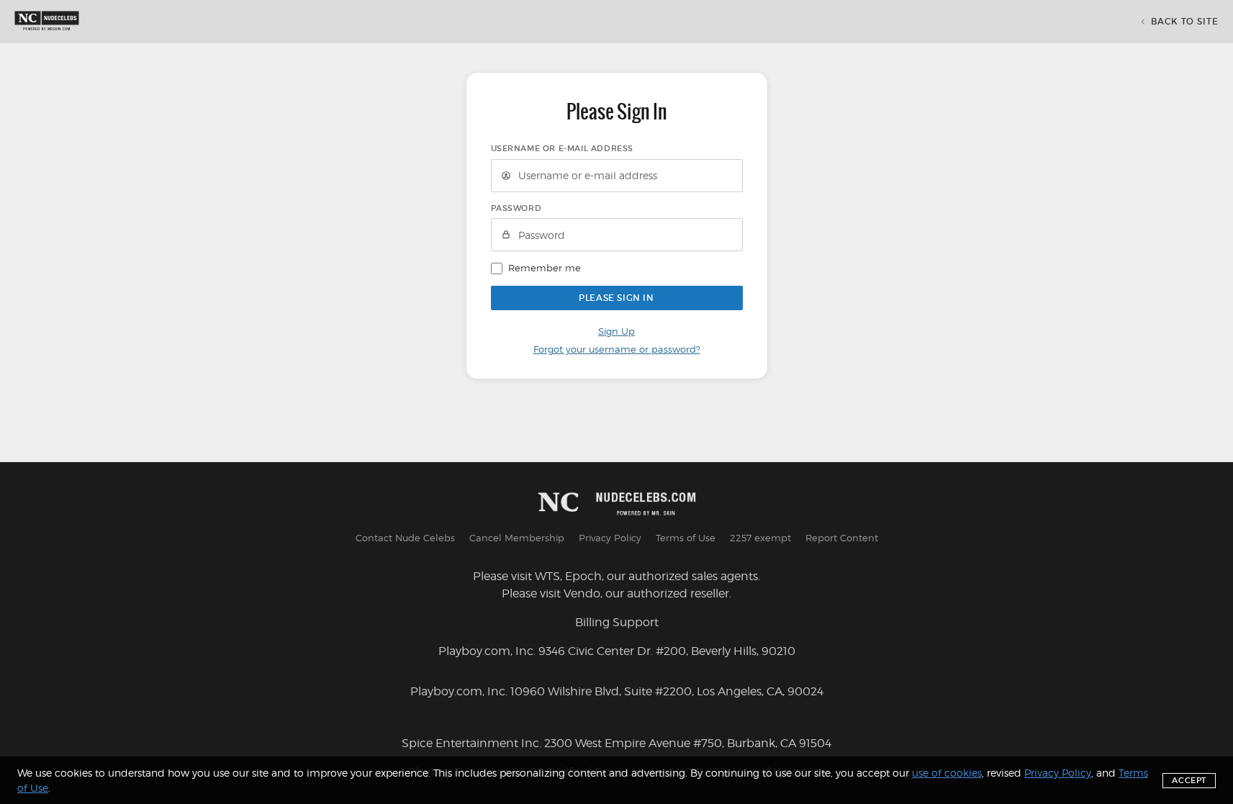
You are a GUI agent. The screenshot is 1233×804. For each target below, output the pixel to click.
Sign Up (616, 331)
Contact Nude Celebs (405, 537)
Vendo (582, 593)
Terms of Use (685, 537)
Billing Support (617, 622)
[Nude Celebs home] (46, 21)
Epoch (583, 576)
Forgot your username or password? (616, 349)
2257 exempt (760, 537)
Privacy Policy (610, 537)
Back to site (1185, 21)
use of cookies (947, 773)
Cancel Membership (516, 537)
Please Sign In (616, 297)
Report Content (841, 537)
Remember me (544, 268)
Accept (1189, 780)
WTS (547, 576)
